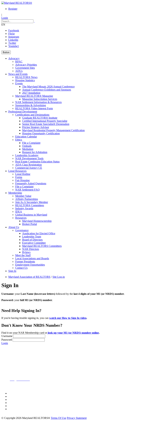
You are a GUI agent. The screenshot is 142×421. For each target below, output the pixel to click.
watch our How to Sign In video (67, 317)
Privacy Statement (77, 417)
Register (12, 8)
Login (4, 17)
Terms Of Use (58, 417)
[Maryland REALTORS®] (16, 2)
